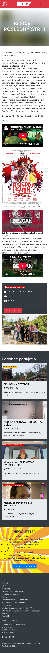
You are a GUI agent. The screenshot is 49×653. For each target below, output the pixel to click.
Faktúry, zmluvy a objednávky (14, 591)
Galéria (4, 586)
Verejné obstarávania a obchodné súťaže (18, 608)
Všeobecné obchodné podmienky (15, 600)
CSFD (4, 120)
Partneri (5, 597)
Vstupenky (6, 588)
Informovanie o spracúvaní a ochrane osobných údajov (21, 612)
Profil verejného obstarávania (13, 602)
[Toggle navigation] (43, 4)
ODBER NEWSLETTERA (24, 566)
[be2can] (22, 220)
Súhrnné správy (8, 605)
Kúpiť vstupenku (13, 310)
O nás (4, 580)
